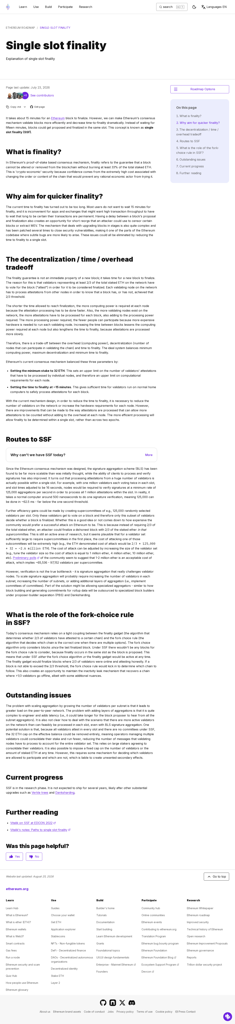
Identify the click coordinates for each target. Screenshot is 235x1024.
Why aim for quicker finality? (200, 123)
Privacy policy (125, 1011)
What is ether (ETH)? (18, 922)
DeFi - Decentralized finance (68, 950)
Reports (191, 957)
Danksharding (65, 792)
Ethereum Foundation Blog (159, 957)
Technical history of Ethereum (205, 929)
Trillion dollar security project (204, 964)
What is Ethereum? (17, 915)
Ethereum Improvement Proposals (207, 943)
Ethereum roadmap (20, 27)
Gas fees (11, 950)
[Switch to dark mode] (194, 7)
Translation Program (154, 936)
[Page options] (25, 107)
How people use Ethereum (22, 982)
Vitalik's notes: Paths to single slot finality (40, 830)
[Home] (8, 7)
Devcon (148, 971)
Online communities (153, 915)
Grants (100, 943)
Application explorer (63, 929)
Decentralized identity (64, 968)
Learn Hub (12, 908)
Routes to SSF (190, 141)
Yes (17, 856)
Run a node (13, 957)
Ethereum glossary (17, 989)
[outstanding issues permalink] (4, 695)
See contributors (42, 95)
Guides (55, 908)
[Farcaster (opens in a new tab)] (112, 1002)
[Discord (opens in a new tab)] (132, 1002)
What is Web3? (15, 936)
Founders (102, 971)
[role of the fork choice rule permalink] (4, 619)
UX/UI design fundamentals (112, 957)
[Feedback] (227, 1016)
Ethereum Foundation (154, 950)
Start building (104, 929)
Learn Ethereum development (114, 936)
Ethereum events (152, 922)
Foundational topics (108, 950)
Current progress (192, 166)
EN (217, 7)
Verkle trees (40, 792)
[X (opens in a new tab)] (122, 1002)
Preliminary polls (26, 558)
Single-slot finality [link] (55, 27)
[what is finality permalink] (4, 152)
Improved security (198, 922)
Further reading (190, 173)
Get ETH (56, 922)
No (37, 856)
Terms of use (145, 1011)
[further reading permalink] (4, 812)
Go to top (219, 876)
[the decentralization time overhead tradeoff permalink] (4, 263)
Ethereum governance (200, 950)
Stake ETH (57, 975)
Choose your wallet (63, 915)
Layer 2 (55, 982)
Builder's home (105, 908)
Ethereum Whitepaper (200, 908)
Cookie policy (164, 1011)
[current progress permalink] (4, 777)
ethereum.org (17, 889)
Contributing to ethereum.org (159, 929)
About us (45, 1011)
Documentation (105, 922)
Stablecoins (58, 936)
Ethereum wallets (16, 929)
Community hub (151, 908)
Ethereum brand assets (67, 1011)
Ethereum (58, 118)
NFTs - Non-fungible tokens (68, 943)
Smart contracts (15, 943)
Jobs (111, 1011)
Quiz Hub (11, 975)
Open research (196, 936)
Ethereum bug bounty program (160, 943)
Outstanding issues (192, 159)
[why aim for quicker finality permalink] (4, 196)
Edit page (37, 107)
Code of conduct (94, 1011)
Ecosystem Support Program (160, 964)
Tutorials (101, 915)
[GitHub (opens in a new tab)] (103, 1002)
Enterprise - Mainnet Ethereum (116, 964)
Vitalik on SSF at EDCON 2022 (33, 823)
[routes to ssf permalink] (4, 439)
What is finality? (190, 116)
